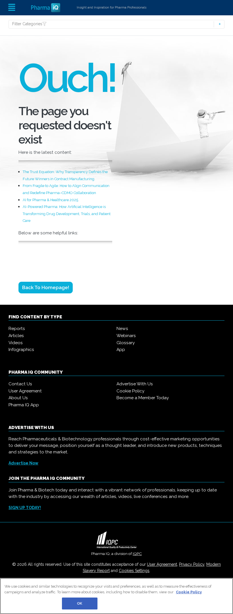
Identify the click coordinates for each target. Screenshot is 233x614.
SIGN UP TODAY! (25, 507)
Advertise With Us (134, 383)
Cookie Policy (130, 391)
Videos (16, 342)
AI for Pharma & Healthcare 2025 (50, 200)
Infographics (21, 349)
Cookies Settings (134, 570)
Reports (17, 328)
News (122, 328)
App (120, 349)
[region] (116, 596)
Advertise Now (23, 463)
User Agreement (25, 391)
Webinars (126, 335)
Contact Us (20, 383)
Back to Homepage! (45, 287)
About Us (18, 397)
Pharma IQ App (24, 404)
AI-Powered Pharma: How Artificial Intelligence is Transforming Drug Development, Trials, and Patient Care (67, 214)
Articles (16, 335)
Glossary (125, 342)
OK (79, 603)
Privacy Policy (191, 564)
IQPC (137, 553)
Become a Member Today (142, 397)
